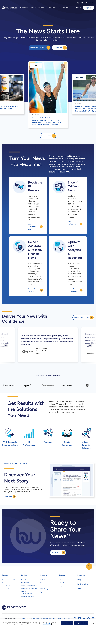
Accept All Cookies (81, 623)
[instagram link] (93, 618)
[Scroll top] (89, 566)
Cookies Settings (67, 623)
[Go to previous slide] (6, 345)
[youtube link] (84, 618)
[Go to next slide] (90, 345)
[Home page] (9, 7)
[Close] (93, 623)
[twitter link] (75, 618)
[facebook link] (88, 618)
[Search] (78, 3)
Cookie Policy (47, 624)
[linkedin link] (79, 618)
